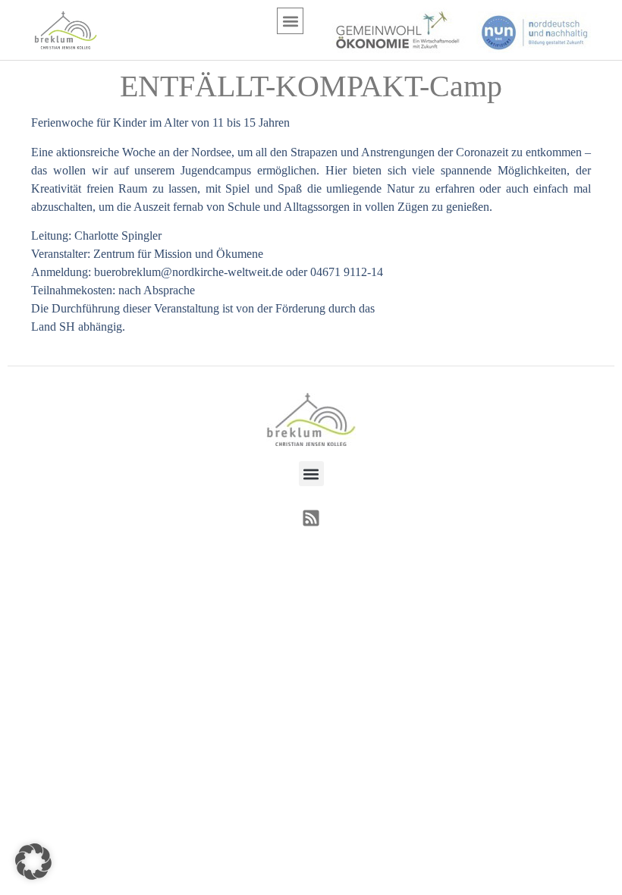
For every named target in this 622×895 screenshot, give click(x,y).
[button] (290, 21)
